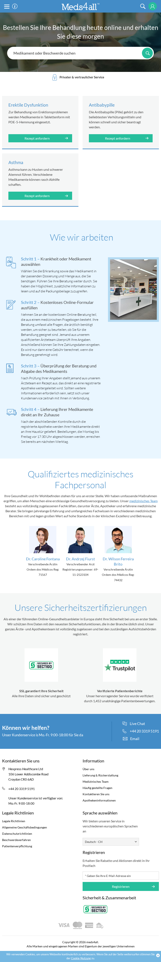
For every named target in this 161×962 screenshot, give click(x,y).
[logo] (80, 6)
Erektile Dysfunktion (28, 104)
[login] (152, 6)
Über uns (88, 769)
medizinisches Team (143, 501)
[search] (142, 6)
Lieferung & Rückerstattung (100, 775)
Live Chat (137, 724)
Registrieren (121, 886)
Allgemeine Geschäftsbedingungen (24, 827)
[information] (14, 6)
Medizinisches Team (96, 781)
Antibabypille (102, 104)
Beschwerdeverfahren (16, 840)
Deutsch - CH (94, 842)
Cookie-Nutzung (81, 958)
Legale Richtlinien (13, 821)
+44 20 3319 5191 (21, 789)
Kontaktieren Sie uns (96, 794)
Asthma (15, 162)
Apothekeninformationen (99, 800)
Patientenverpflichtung (17, 846)
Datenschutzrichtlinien (17, 833)
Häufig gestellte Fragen (97, 788)
